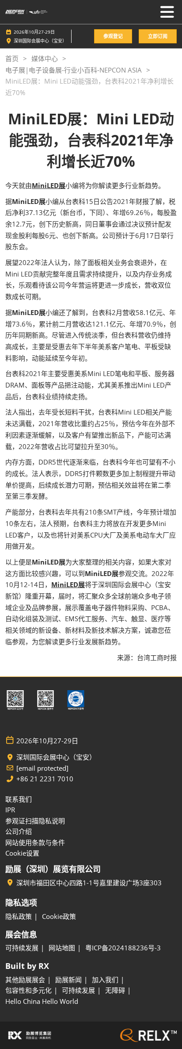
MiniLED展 (48, 185)
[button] (113, 36)
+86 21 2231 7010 (44, 779)
